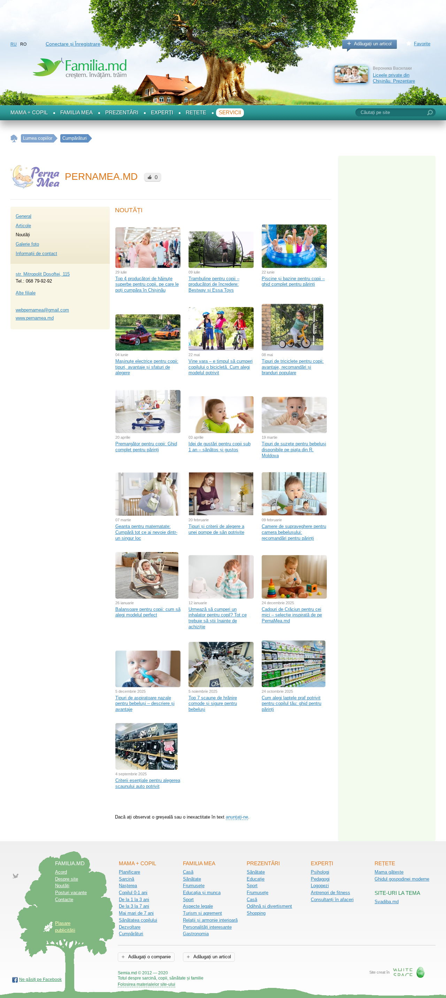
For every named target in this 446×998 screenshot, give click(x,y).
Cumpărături (131, 933)
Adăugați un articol (373, 43)
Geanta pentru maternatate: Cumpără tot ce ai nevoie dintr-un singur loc (146, 532)
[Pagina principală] (14, 139)
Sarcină (126, 879)
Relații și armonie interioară (210, 920)
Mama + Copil (29, 112)
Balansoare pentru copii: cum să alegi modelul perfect (147, 612)
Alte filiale (26, 292)
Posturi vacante (71, 892)
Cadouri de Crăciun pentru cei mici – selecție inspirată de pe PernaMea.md (292, 615)
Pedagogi (320, 879)
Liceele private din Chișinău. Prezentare (394, 78)
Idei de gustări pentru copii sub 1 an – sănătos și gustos (220, 446)
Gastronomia (196, 933)
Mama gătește (389, 872)
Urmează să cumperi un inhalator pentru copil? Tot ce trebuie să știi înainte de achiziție (218, 618)
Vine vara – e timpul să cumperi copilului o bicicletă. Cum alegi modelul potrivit (221, 367)
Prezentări (121, 112)
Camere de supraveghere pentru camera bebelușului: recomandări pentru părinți (294, 532)
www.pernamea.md (35, 318)
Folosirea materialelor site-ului (146, 984)
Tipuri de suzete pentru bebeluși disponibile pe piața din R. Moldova (294, 449)
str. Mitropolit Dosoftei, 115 (43, 274)
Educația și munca (202, 892)
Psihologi (320, 872)
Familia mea (76, 112)
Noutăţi (62, 885)
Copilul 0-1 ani (133, 892)
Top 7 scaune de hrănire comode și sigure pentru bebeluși (213, 703)
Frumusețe (194, 885)
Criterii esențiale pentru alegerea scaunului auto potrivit (147, 783)
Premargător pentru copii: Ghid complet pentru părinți (146, 446)
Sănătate (192, 879)
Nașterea (128, 885)
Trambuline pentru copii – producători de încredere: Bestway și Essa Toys (214, 284)
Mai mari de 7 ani (136, 913)
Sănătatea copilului (138, 920)
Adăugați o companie (149, 956)
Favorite (422, 43)
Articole (23, 225)
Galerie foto (27, 244)
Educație (255, 879)
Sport (188, 899)
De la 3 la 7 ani (134, 906)
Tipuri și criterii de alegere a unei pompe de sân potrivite (216, 529)
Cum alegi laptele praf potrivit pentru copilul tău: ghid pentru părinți (291, 703)
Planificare (129, 872)
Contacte (64, 899)
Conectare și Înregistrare (73, 44)
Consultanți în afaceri (332, 899)
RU (13, 44)
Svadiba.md (387, 901)
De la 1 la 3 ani (134, 899)
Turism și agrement (202, 913)
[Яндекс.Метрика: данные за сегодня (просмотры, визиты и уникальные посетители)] (223, 973)
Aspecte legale (198, 906)
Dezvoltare (129, 927)
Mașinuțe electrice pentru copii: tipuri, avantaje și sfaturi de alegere (146, 367)
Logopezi (320, 885)
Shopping (256, 913)
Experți (162, 112)
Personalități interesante (207, 927)
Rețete (196, 112)
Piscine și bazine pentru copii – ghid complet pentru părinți (293, 281)
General (23, 216)
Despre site (66, 879)
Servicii (230, 112)
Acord (61, 872)
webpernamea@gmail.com (42, 310)
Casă (188, 872)
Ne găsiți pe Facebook (40, 979)
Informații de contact (36, 253)
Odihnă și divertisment (269, 906)
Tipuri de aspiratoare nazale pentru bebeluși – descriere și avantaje (145, 703)
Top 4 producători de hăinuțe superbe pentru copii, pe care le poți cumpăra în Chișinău (147, 284)
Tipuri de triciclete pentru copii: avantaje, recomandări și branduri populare (293, 367)
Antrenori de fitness (330, 892)
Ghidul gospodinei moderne (402, 879)
